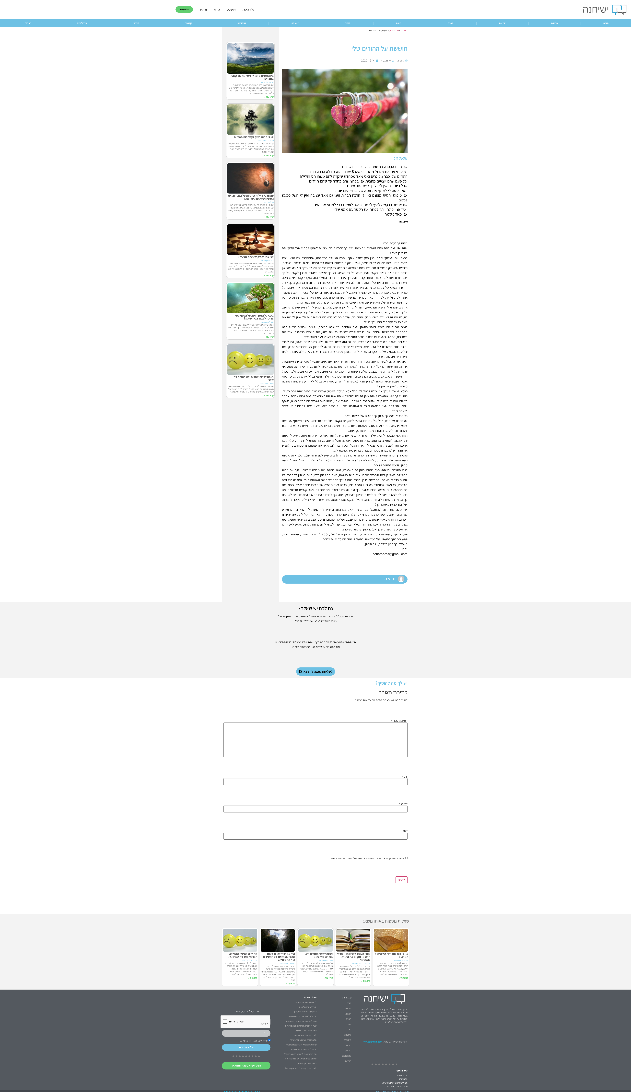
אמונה (502, 23)
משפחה (295, 23)
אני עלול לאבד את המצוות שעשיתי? (302, 1016)
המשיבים (231, 9)
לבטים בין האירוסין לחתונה (305, 1002)
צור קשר (203, 9)
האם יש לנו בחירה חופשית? (305, 1030)
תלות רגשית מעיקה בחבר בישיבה (303, 1040)
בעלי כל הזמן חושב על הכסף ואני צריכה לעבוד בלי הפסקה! (254, 317)
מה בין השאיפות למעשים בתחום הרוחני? (300, 1054)
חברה (451, 23)
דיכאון (136, 23)
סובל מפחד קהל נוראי (307, 1007)
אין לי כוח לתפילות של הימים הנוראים (391, 955)
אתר (405, 831)
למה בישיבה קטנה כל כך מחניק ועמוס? (300, 1068)
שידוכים (241, 23)
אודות (217, 9)
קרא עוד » (269, 97)
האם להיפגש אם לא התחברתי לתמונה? (300, 1021)
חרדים (28, 23)
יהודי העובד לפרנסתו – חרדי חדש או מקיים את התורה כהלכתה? (353, 956)
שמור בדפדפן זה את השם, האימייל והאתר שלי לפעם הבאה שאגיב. (367, 858)
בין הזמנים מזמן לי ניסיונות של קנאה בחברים (252, 77)
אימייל (403, 804)
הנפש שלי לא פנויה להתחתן (305, 1011)
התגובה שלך (399, 720)
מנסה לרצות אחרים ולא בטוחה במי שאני (253, 378)
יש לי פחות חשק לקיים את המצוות (254, 137)
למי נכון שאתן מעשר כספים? (304, 1035)
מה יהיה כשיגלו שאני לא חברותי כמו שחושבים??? (242, 955)
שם (405, 776)
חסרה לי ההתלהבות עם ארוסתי (303, 1049)
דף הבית (404, 30)
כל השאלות (248, 9)
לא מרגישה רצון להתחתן (306, 1063)
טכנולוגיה (82, 23)
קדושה (188, 23)
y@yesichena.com (372, 1041)
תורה (349, 1003)
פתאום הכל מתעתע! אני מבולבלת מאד (300, 1058)
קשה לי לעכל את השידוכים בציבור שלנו (300, 1025)
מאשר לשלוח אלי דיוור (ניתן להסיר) (253, 1040)
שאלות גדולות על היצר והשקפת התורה (301, 1044)
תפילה (554, 23)
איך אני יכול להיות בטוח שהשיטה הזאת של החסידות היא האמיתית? (279, 956)
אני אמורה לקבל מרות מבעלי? (256, 257)
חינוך (348, 23)
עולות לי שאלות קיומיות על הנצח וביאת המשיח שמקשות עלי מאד (251, 197)
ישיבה (399, 23)
